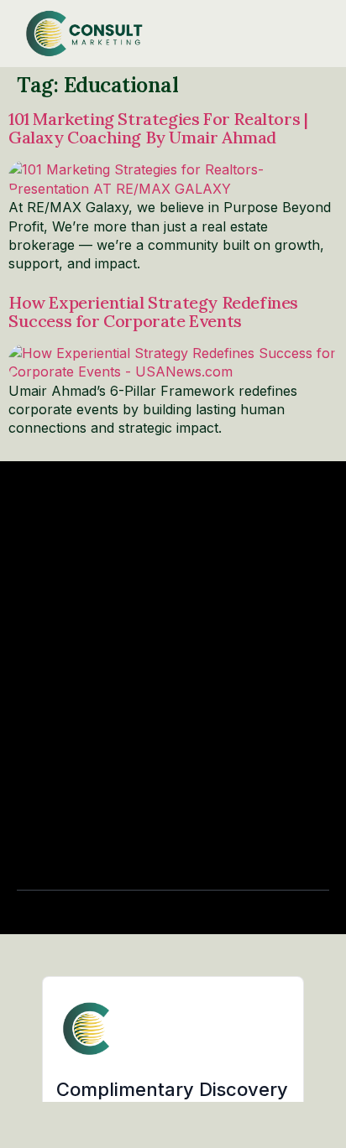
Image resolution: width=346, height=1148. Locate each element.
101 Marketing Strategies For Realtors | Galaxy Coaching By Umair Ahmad (157, 128)
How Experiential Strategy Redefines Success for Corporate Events (153, 311)
